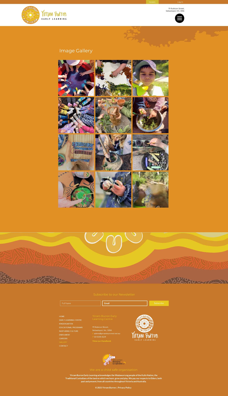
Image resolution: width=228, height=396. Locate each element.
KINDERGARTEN (66, 324)
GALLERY (63, 342)
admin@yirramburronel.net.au (107, 333)
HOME (61, 316)
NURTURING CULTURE (68, 331)
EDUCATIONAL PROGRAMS (71, 327)
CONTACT (63, 346)
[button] (180, 18)
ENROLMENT (64, 335)
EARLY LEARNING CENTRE (70, 320)
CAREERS (63, 338)
